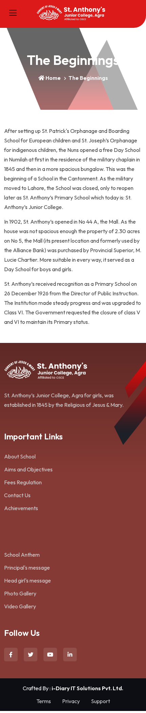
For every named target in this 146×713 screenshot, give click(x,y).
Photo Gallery (20, 593)
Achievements (21, 508)
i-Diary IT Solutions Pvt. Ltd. (87, 688)
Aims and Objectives (28, 469)
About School (20, 456)
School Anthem (22, 554)
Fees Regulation (23, 482)
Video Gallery (20, 606)
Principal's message (27, 567)
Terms (43, 701)
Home (53, 77)
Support (100, 701)
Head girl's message (27, 580)
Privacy (71, 701)
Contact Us (17, 495)
